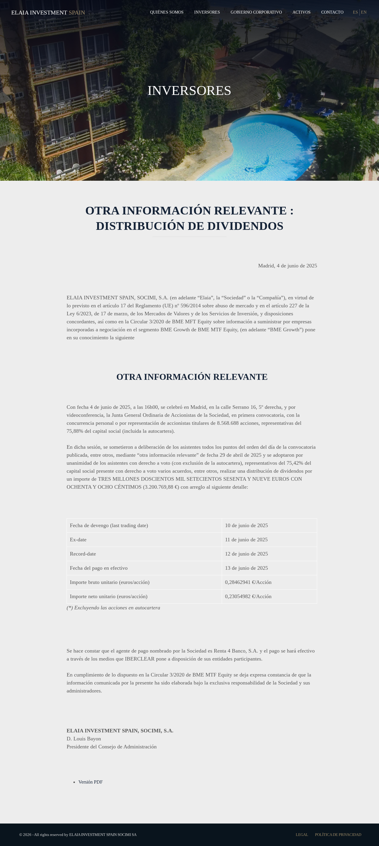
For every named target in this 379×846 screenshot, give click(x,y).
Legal (302, 834)
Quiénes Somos (167, 12)
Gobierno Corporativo (256, 12)
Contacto (332, 12)
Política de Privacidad (338, 834)
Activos (302, 12)
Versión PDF (90, 781)
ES (355, 12)
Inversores (207, 12)
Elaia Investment (39, 12)
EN (364, 12)
